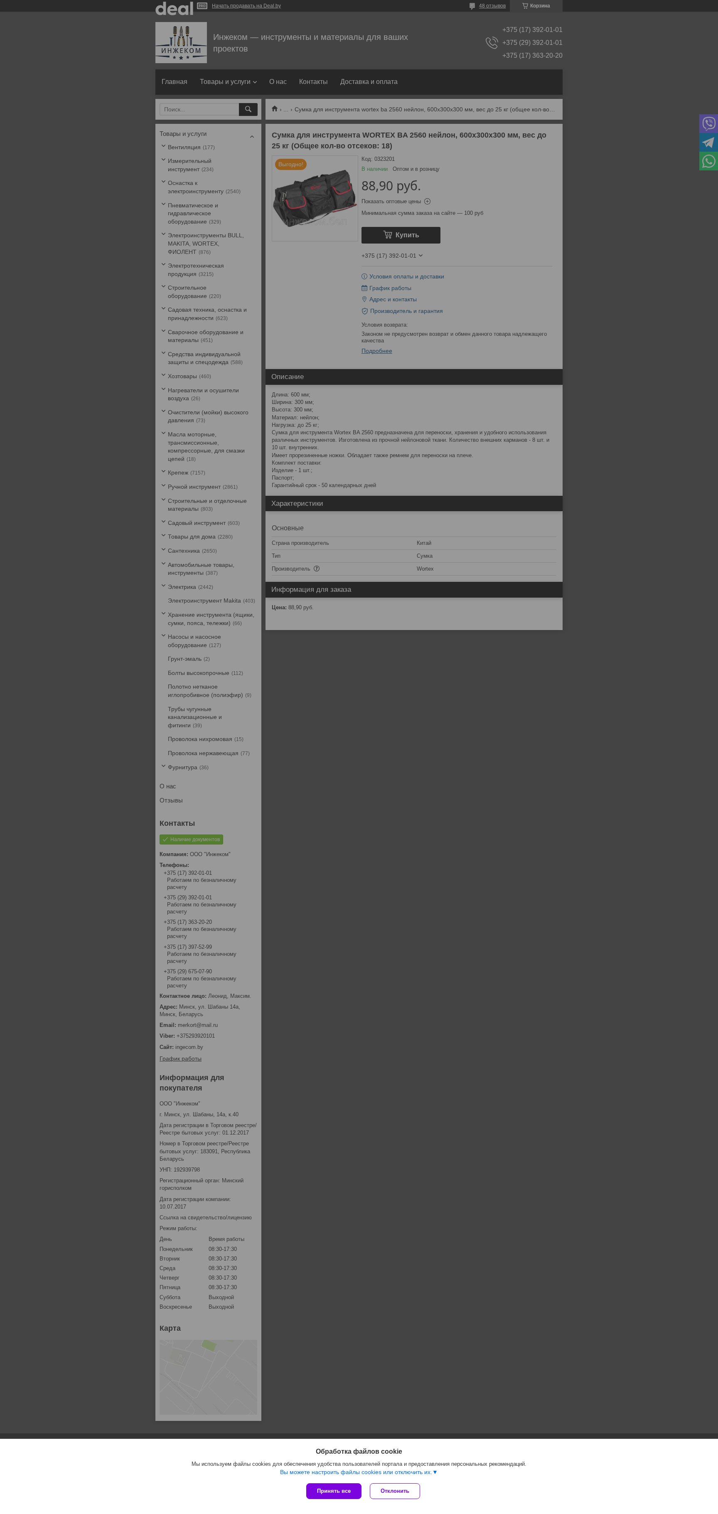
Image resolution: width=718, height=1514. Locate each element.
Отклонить (395, 1491)
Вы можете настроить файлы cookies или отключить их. (356, 1472)
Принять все (334, 1491)
